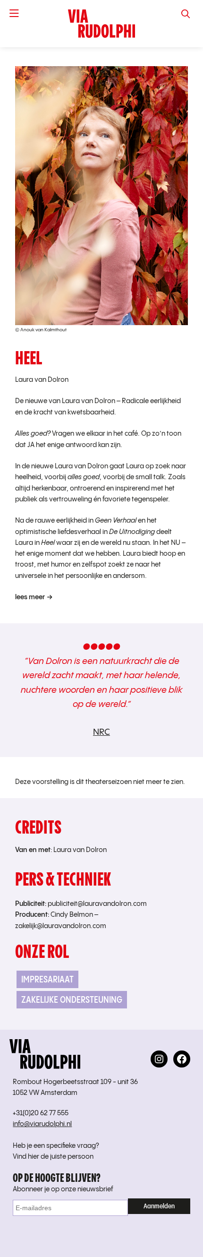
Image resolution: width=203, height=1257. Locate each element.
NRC (101, 732)
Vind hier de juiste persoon (53, 1157)
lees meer (30, 597)
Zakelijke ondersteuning (71, 999)
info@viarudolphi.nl (42, 1124)
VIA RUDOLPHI (101, 23)
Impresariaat (47, 979)
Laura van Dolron (41, 380)
